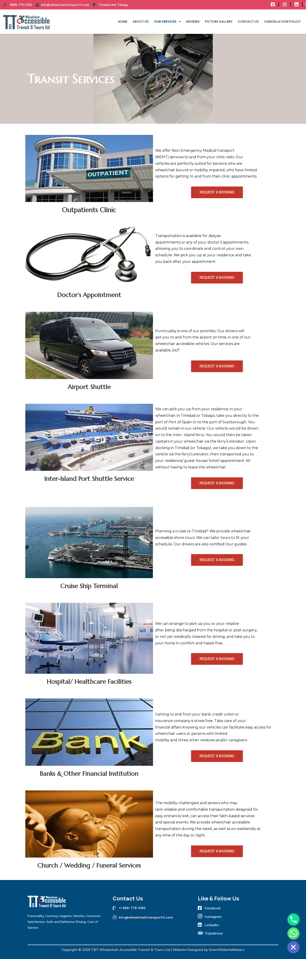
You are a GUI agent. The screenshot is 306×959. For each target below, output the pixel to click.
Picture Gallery (218, 21)
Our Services (165, 21)
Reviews (193, 21)
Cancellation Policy (282, 21)
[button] (167, 21)
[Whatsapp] (293, 933)
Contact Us (248, 21)
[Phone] (293, 919)
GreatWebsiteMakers (226, 950)
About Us (141, 21)
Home (122, 21)
